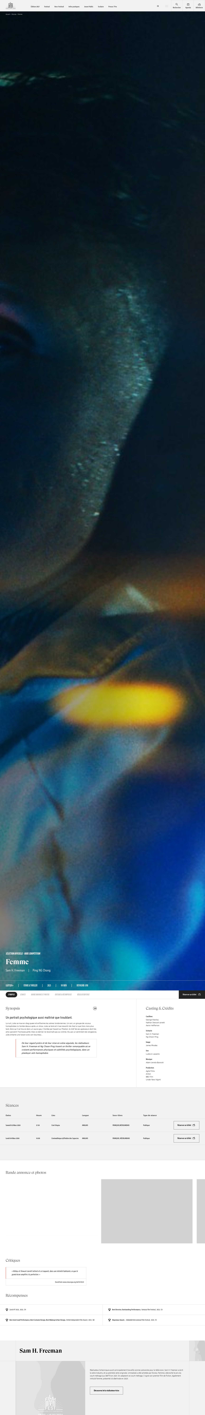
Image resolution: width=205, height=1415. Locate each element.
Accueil (8, 14)
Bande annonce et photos (40, 994)
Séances (23, 994)
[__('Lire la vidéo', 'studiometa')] (51, 1211)
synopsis (11, 994)
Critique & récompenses (63, 994)
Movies (14, 14)
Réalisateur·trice (83, 994)
